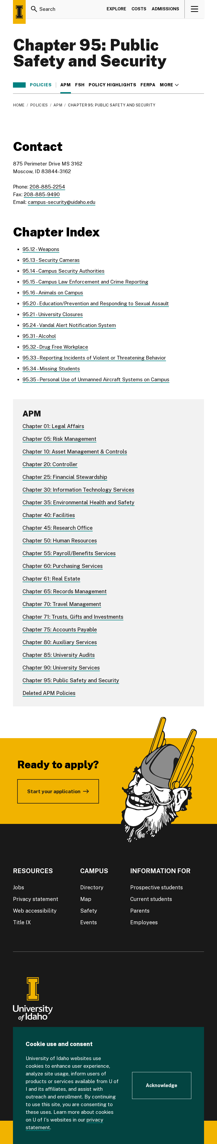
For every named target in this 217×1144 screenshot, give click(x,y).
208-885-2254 (47, 187)
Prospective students (156, 887)
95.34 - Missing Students (51, 368)
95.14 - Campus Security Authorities (63, 271)
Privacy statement (35, 899)
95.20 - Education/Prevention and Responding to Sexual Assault (95, 303)
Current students (151, 899)
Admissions (165, 8)
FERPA (148, 85)
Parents (140, 911)
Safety (88, 911)
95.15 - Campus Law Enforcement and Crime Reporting (85, 282)
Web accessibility (35, 911)
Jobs (18, 887)
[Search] (34, 9)
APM (65, 85)
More (169, 85)
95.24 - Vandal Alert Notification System (69, 325)
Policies (40, 85)
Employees (144, 922)
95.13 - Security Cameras (51, 260)
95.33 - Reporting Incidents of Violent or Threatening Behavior (94, 358)
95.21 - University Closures (52, 314)
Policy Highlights (112, 85)
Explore (116, 8)
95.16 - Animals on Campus (52, 292)
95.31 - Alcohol (39, 336)
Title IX (22, 922)
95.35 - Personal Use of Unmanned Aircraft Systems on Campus (95, 379)
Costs (139, 8)
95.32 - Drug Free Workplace (55, 347)
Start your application (53, 791)
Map (85, 899)
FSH (79, 85)
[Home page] (19, 12)
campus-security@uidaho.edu (61, 202)
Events (88, 922)
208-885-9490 (42, 194)
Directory (91, 887)
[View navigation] (195, 9)
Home (18, 105)
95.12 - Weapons (40, 249)
